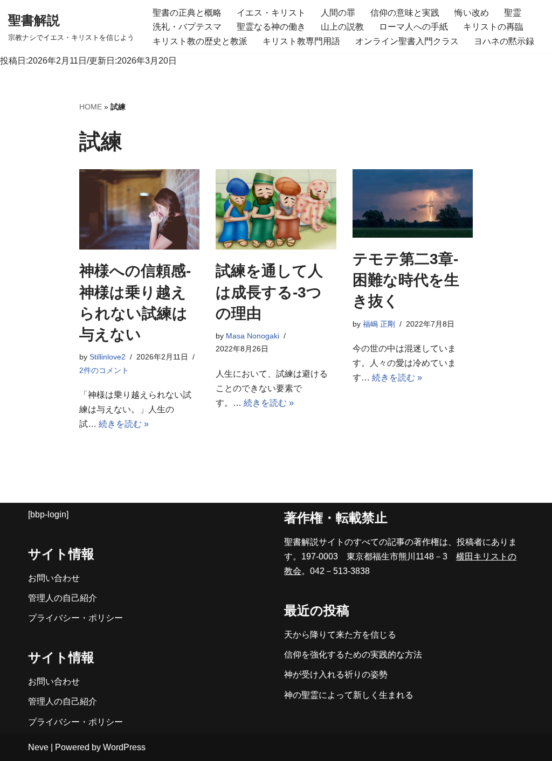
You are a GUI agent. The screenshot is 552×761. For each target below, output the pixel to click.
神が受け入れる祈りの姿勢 (336, 674)
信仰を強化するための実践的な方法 (353, 654)
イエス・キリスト (271, 12)
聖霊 (512, 12)
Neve (38, 747)
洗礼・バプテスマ (187, 26)
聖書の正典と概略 (187, 12)
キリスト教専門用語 (301, 41)
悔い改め (471, 12)
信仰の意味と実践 (404, 12)
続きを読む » (124, 423)
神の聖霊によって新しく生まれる (348, 695)
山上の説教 (342, 26)
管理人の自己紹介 (62, 598)
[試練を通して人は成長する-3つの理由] (276, 209)
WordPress (124, 747)
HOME (90, 106)
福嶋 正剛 (379, 324)
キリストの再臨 (493, 26)
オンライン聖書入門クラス (407, 41)
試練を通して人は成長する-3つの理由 (269, 291)
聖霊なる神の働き (271, 26)
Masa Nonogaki (252, 335)
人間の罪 (338, 12)
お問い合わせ (54, 578)
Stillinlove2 (107, 356)
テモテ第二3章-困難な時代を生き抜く (406, 280)
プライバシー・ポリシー (75, 617)
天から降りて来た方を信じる (340, 634)
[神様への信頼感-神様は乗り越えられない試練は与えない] (139, 209)
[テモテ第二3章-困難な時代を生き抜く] (413, 203)
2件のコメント (104, 370)
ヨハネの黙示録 (504, 41)
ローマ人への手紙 (413, 26)
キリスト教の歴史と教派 (200, 41)
